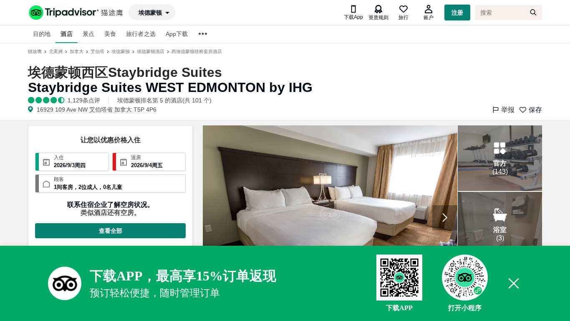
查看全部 (110, 230)
